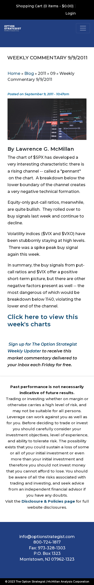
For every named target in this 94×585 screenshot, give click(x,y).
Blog (29, 73)
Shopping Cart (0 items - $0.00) (44, 6)
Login (70, 13)
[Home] (13, 28)
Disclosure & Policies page (48, 501)
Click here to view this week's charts (43, 320)
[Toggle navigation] (83, 28)
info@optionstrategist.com (47, 536)
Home (14, 73)
